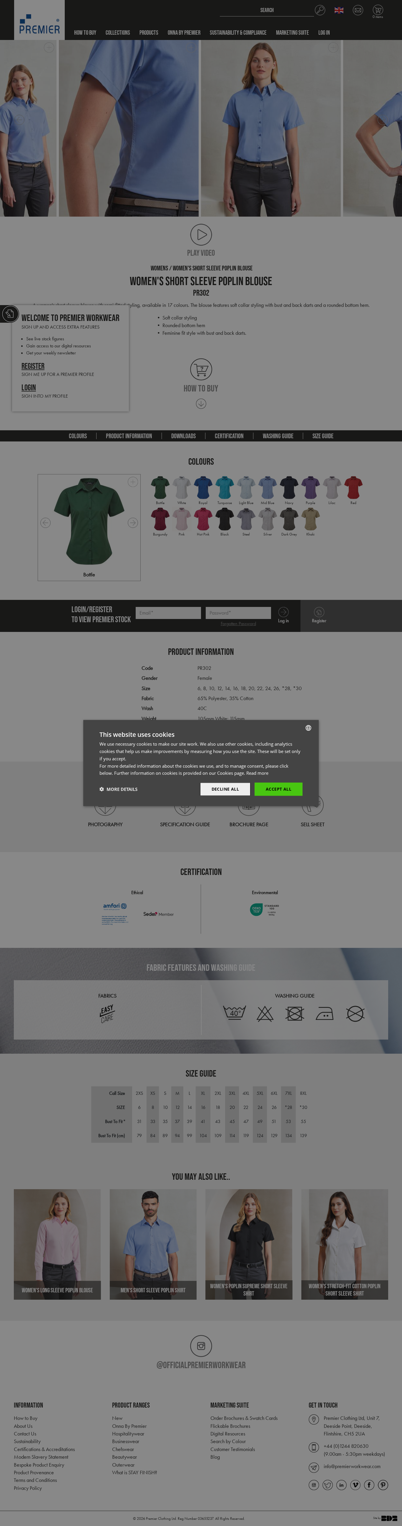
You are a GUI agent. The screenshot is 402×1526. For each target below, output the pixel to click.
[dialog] (201, 763)
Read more (257, 773)
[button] (118, 789)
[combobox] (308, 728)
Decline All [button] (225, 789)
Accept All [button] (278, 789)
